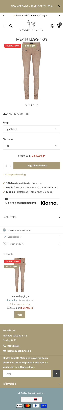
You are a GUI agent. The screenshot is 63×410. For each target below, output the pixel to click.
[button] (3, 15)
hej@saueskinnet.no (19, 350)
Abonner (56, 373)
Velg (19, 314)
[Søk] (10, 26)
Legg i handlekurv (37, 165)
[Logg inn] (52, 26)
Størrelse (8, 139)
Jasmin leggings (20, 296)
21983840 (13, 345)
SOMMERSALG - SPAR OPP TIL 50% (32, 6)
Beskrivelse (9, 217)
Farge (6, 122)
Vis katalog (5, 26)
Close (59, 6)
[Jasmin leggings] (20, 275)
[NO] (37, 399)
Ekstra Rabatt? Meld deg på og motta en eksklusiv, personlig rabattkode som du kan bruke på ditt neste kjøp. (25, 362)
